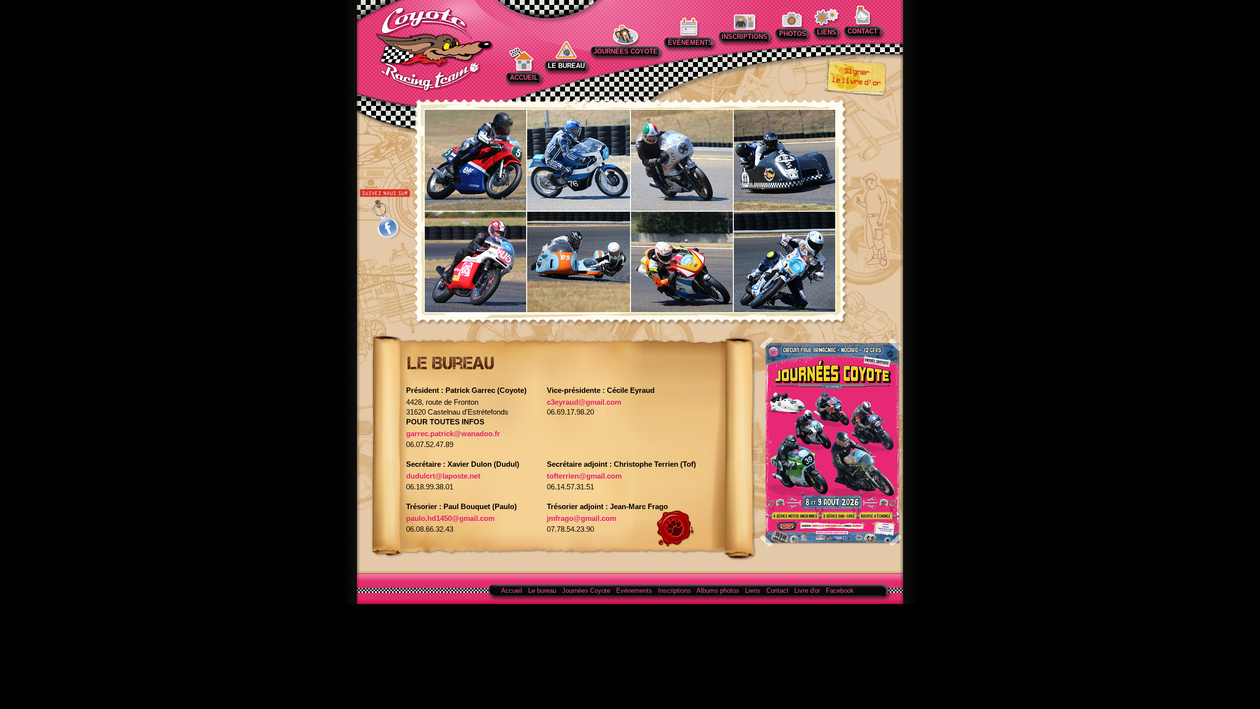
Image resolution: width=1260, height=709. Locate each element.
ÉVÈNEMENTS (690, 42)
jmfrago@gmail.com (581, 518)
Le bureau (542, 590)
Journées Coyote (586, 590)
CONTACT (863, 31)
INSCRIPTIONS (744, 36)
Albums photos (717, 590)
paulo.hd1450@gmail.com (450, 518)
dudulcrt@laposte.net (443, 476)
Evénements (634, 590)
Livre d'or (807, 590)
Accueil (511, 590)
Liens (752, 590)
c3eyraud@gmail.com (584, 402)
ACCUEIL (524, 77)
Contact (777, 590)
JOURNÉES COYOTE (626, 51)
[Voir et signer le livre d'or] (854, 93)
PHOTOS (791, 33)
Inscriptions (674, 590)
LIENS (826, 32)
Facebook (840, 590)
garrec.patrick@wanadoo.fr (453, 434)
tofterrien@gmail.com (584, 476)
